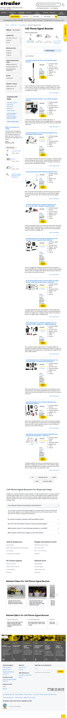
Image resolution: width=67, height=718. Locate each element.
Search (20, 677)
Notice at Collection (8, 697)
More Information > (54, 93)
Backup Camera (11, 564)
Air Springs (9, 551)
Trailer (22, 12)
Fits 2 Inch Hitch (39, 548)
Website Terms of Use (29, 697)
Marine (45, 12)
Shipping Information (8, 672)
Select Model (47, 16)
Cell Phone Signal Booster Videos (11, 117)
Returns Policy (6, 669)
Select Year (25, 16)
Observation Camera (12, 566)
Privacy (36, 672)
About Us (9, 108)
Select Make (36, 16)
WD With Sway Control (41, 545)
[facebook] (52, 689)
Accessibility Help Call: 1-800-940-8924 (13, 694)
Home (39, 41)
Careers (21, 669)
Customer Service (42, 8)
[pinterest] (56, 689)
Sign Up (5, 688)
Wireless (9, 572)
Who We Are (22, 667)
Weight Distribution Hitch (45, 542)
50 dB (37, 481)
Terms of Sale (18, 697)
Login (4, 686)
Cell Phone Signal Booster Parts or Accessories (57, 42)
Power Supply (38, 566)
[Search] (38, 5)
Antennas (37, 572)
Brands (52, 12)
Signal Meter (38, 564)
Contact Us (10, 104)
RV (48, 41)
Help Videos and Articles (25, 675)
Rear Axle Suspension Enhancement (17, 548)
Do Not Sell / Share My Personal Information (45, 694)
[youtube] (62, 689)
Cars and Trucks (30, 41)
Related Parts (40, 561)
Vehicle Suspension (14, 542)
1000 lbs (37, 554)
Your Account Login (12, 121)
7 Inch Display (10, 569)
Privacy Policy (11, 110)
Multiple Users (48, 481)
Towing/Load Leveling (13, 554)
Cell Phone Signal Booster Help (11, 114)
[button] (57, 595)
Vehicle (29, 12)
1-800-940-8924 (7, 9)
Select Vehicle (15, 16)
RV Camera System (14, 561)
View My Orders (7, 667)
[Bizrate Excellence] (5, 706)
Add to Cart (43, 77)
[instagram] (59, 689)
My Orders (54, 8)
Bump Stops (10, 545)
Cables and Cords (39, 569)
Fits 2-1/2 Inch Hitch (40, 551)
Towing (4, 12)
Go (56, 16)
